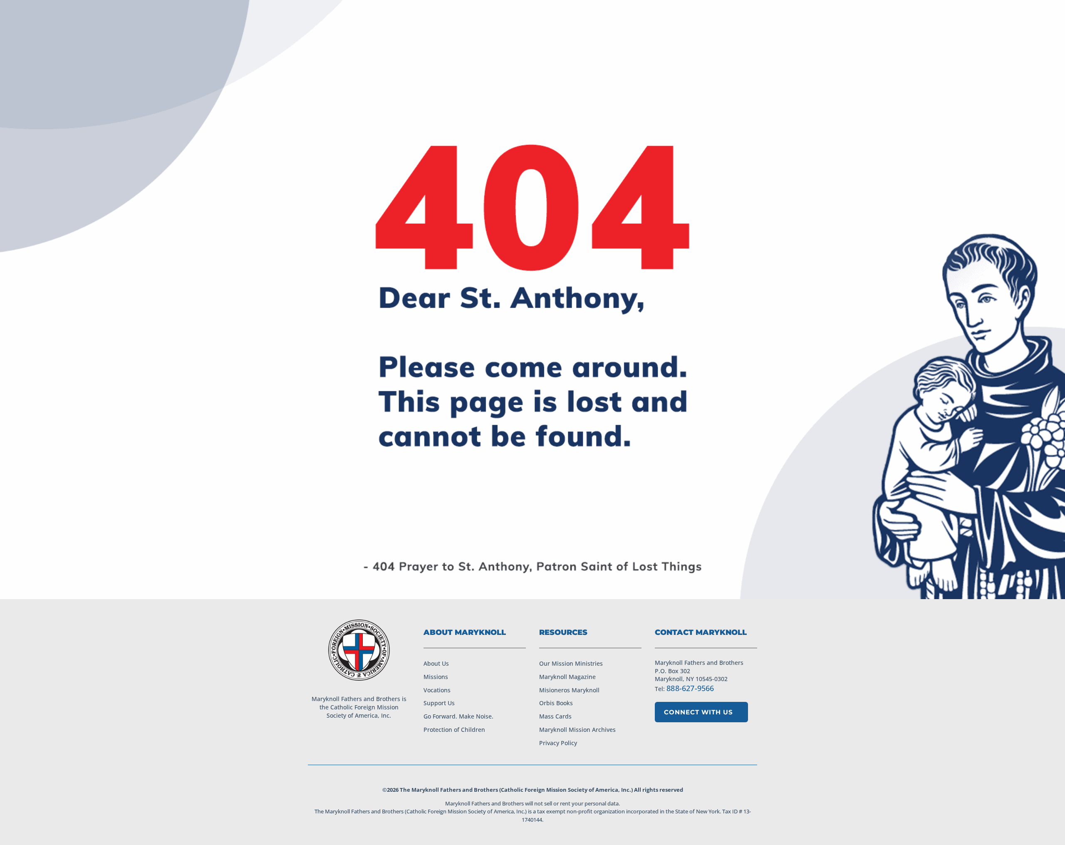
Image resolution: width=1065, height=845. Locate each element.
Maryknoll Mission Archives (577, 729)
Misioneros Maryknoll (569, 690)
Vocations (437, 690)
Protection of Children (454, 729)
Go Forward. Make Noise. (458, 716)
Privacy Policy (558, 743)
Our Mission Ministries (571, 663)
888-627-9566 (690, 688)
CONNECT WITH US (698, 712)
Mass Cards (555, 716)
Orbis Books (556, 703)
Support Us (439, 703)
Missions (436, 677)
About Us (436, 663)
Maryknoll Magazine (567, 677)
